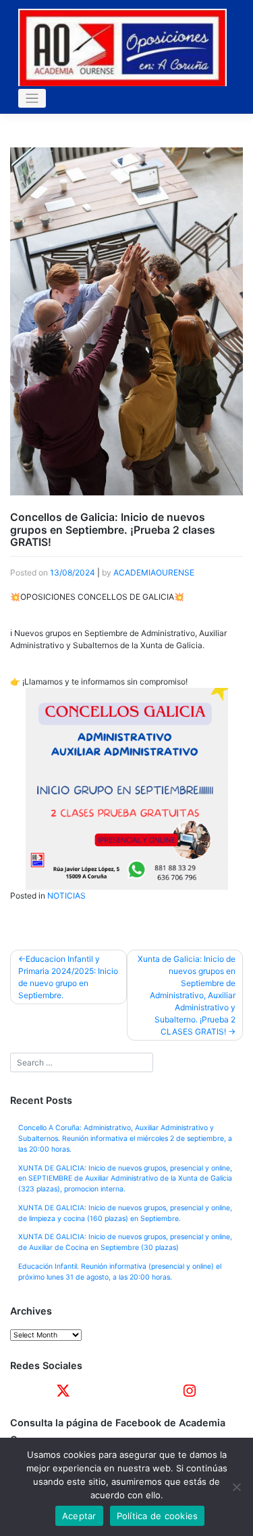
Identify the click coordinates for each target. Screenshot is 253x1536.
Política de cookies (157, 1515)
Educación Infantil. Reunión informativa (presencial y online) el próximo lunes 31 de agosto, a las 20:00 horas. (119, 1272)
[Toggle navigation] (32, 98)
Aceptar (79, 1515)
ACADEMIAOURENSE (153, 572)
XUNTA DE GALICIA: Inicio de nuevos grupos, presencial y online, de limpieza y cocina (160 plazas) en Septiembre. (125, 1213)
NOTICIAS (66, 896)
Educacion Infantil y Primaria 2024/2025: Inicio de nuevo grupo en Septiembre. (68, 977)
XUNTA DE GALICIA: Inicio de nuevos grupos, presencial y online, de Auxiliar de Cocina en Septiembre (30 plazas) (125, 1242)
